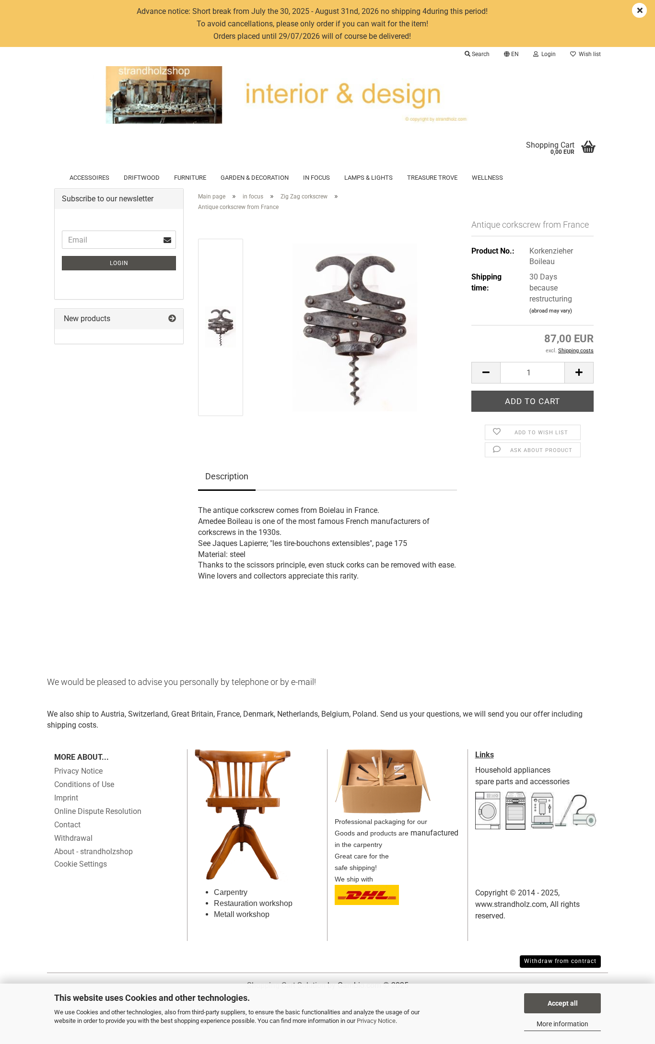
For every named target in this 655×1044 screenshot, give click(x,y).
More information (562, 1024)
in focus (316, 177)
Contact (67, 824)
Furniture (190, 177)
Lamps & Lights (368, 177)
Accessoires (89, 177)
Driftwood (142, 177)
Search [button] (480, 54)
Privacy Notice (376, 1020)
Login (119, 263)
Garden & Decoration (255, 177)
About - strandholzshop (93, 851)
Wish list (588, 54)
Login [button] (547, 54)
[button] (511, 54)
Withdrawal (73, 838)
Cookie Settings (80, 864)
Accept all (563, 1003)
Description (226, 476)
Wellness (487, 177)
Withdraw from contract (560, 961)
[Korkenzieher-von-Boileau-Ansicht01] (354, 326)
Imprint (66, 797)
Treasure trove (432, 177)
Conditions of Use (84, 784)
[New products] (172, 319)
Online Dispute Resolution (97, 811)
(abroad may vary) (550, 311)
